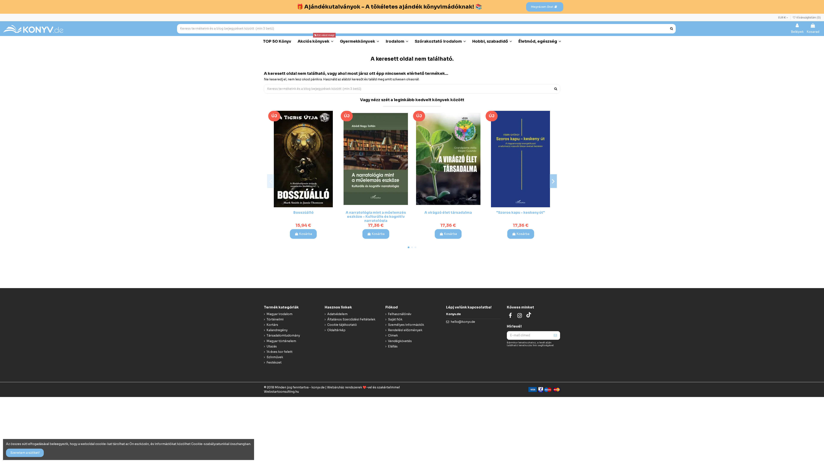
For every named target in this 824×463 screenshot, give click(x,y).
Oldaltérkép (336, 330)
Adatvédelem (337, 314)
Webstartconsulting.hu (281, 392)
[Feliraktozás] (555, 335)
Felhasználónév (399, 314)
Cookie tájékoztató (342, 325)
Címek (393, 335)
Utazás (272, 346)
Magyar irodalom (279, 314)
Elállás (393, 346)
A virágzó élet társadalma (448, 212)
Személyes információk (406, 325)
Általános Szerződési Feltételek (351, 319)
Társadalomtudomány (283, 335)
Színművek (275, 357)
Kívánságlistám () (808, 17)
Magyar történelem (281, 341)
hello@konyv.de (463, 322)
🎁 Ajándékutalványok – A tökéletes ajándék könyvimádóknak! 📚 (389, 6)
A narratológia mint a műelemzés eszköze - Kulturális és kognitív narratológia (376, 216)
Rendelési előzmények (405, 330)
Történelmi (275, 319)
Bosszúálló (303, 212)
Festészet (274, 362)
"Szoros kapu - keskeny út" (520, 212)
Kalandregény (277, 330)
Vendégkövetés (400, 341)
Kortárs (272, 325)
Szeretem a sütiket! (25, 453)
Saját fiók (395, 319)
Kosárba (305, 234)
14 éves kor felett (279, 352)
